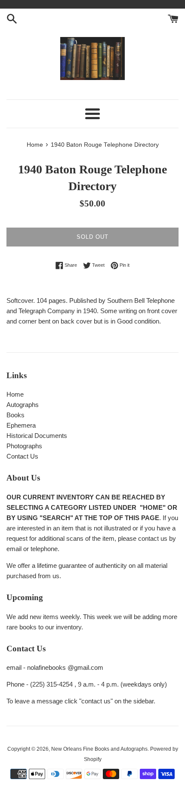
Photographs (24, 446)
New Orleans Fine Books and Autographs (99, 749)
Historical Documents (36, 435)
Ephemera (21, 425)
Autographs (22, 404)
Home (15, 394)
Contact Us (22, 456)
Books (15, 415)
